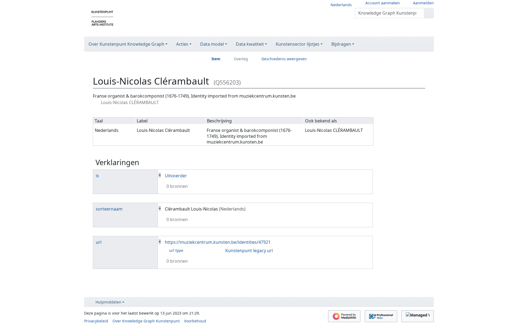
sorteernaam (109, 209)
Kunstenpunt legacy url (249, 250)
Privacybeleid (96, 320)
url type (176, 250)
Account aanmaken (382, 2)
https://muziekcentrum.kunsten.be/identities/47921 (218, 242)
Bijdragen (341, 44)
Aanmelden (423, 2)
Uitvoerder (176, 176)
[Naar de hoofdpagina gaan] (102, 18)
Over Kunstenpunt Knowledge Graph (126, 44)
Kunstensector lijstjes (297, 44)
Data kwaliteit (250, 44)
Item (216, 58)
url (98, 242)
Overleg (241, 58)
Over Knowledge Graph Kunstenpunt (146, 320)
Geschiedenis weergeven (284, 58)
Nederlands (341, 4)
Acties (182, 44)
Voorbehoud (195, 320)
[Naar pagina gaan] (429, 13)
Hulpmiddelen (108, 302)
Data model (212, 44)
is (97, 176)
